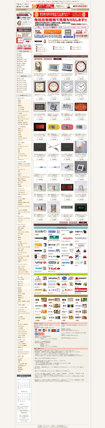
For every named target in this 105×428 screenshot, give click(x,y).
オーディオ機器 (21, 198)
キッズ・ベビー (21, 188)
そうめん (78, 308)
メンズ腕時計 (21, 341)
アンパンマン (52, 287)
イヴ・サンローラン (40, 259)
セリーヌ (65, 247)
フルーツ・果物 (21, 226)
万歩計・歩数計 (21, 304)
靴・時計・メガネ (22, 339)
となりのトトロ (52, 281)
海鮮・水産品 (21, 228)
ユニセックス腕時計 (22, 345)
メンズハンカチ (21, 329)
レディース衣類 (21, 335)
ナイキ (37, 247)
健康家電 (20, 289)
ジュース (38, 314)
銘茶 (37, 302)
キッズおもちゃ (21, 190)
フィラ (77, 259)
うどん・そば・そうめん (23, 231)
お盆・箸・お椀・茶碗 (23, 124)
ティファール (52, 271)
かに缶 (77, 314)
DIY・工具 (20, 277)
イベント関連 (21, 279)
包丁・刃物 (20, 120)
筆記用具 (20, 367)
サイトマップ (46, 425)
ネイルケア (20, 219)
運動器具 (20, 291)
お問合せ (53, 3)
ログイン (82, 3)
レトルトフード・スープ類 (24, 246)
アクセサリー (21, 349)
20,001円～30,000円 (22, 88)
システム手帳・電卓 (22, 363)
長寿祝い (20, 67)
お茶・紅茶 (20, 250)
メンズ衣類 (20, 328)
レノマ (37, 241)
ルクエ (37, 265)
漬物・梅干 (20, 244)
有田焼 (37, 234)
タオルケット (21, 159)
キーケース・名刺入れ (23, 324)
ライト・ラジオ (21, 266)
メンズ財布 (20, 316)
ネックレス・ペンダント (23, 351)
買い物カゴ (47, 3)
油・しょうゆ (21, 248)
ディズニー (65, 281)
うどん (50, 320)
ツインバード (39, 271)
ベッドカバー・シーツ (23, 146)
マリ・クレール (66, 241)
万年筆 (19, 371)
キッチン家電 (21, 107)
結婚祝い (20, 53)
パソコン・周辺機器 (22, 210)
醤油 (64, 302)
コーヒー (20, 241)
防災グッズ (20, 285)
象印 (64, 265)
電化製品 (20, 196)
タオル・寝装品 (21, 142)
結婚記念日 (20, 72)
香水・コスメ (21, 216)
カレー (64, 314)
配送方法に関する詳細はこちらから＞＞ (70, 330)
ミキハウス (78, 292)
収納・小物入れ (21, 178)
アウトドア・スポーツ (23, 264)
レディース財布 (21, 318)
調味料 (19, 237)
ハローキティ (39, 281)
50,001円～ (20, 91)
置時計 (19, 174)
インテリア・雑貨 (22, 161)
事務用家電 (20, 369)
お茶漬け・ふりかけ (22, 259)
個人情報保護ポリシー (62, 425)
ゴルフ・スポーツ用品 (23, 271)
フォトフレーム (21, 169)
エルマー (38, 287)
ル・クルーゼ (66, 259)
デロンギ (51, 265)
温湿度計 (20, 186)
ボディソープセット (22, 138)
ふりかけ (38, 308)
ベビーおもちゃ (21, 192)
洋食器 (19, 101)
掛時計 (19, 184)
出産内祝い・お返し (22, 61)
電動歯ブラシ (21, 297)
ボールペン (20, 358)
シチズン (40, 53)
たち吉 (50, 247)
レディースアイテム (22, 333)
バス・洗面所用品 (22, 126)
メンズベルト (21, 326)
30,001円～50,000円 (22, 89)
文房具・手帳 (21, 356)
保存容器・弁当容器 (22, 122)
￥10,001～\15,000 (41, 49)
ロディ (77, 287)
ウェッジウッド (66, 253)
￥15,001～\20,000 (58, 49)
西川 (64, 234)
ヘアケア (20, 221)
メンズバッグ (21, 309)
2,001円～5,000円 (22, 80)
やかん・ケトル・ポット (23, 118)
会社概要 (40, 425)
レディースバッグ (22, 311)
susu (77, 265)
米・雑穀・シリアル (22, 243)
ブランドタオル (21, 153)
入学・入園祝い (21, 68)
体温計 (19, 299)
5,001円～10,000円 (22, 82)
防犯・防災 (20, 281)
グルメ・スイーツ (22, 224)
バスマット (20, 139)
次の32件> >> (84, 56)
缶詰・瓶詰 (20, 233)
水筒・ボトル (21, 268)
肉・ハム (20, 254)
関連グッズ (20, 347)
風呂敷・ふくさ (21, 337)
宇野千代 (78, 234)
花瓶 (19, 171)
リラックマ (38, 292)
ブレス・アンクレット (23, 353)
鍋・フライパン (21, 116)
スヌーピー (78, 281)
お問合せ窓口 (24, 412)
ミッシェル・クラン (53, 259)
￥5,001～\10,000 (75, 47)
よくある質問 (40, 3)
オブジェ (20, 173)
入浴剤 (19, 134)
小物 (19, 320)
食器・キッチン (21, 98)
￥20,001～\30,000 (76, 49)
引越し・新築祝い (22, 63)
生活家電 (20, 200)
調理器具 (20, 105)
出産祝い (20, 55)
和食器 (19, 100)
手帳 (19, 361)
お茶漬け (38, 320)
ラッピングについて (69, 3)
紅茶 (77, 302)
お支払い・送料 (59, 3)
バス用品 (20, 136)
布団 (19, 150)
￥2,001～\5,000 (57, 47)
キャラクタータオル (22, 155)
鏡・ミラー (20, 182)
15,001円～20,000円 (22, 86)
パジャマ (20, 148)
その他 (19, 132)
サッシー (65, 287)
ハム (50, 308)
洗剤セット (20, 130)
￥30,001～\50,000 (41, 51)
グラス (19, 103)
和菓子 (19, 261)
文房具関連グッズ (22, 365)
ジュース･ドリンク (22, 252)
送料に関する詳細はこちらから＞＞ (69, 337)
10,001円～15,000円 (22, 84)
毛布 (19, 151)
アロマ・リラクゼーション (24, 176)
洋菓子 (19, 239)
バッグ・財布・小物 (22, 307)
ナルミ (77, 241)
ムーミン (51, 292)
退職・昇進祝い (21, 65)
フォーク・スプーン (22, 115)
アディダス (78, 253)
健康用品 (20, 287)
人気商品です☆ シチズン (40, 94)
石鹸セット (20, 128)
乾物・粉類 (20, 258)
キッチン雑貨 (21, 109)
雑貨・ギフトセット (22, 194)
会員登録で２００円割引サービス (63, 40)
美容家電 (20, 204)
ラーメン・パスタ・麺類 (23, 256)
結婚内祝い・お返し (22, 59)
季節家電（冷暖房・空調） (24, 202)
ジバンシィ (78, 247)
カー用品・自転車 (22, 269)
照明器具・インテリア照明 (24, 163)
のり (19, 235)
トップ (77, 3)
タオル (19, 144)
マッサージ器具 (21, 293)
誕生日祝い (20, 57)
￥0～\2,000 (40, 47)
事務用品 (20, 359)
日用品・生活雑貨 (22, 180)
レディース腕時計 (22, 343)
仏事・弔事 (20, 70)
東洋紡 (50, 234)
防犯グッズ (20, 283)
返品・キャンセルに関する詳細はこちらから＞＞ (46, 358)
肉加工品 (20, 230)
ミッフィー (65, 292)
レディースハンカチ (22, 331)
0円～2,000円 (21, 78)
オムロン (51, 253)
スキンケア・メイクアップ (24, 218)
